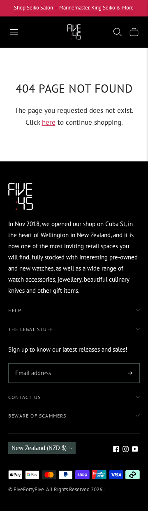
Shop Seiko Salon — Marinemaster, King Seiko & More (74, 7)
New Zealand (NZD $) (39, 448)
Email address (31, 363)
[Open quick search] (117, 32)
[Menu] (14, 32)
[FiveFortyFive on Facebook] (116, 450)
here (49, 122)
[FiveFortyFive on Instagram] (126, 450)
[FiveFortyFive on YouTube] (135, 450)
